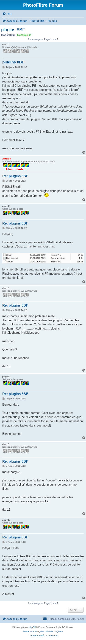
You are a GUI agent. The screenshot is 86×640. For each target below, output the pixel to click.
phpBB (32, 627)
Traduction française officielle (38, 631)
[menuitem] (6, 14)
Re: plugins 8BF (15, 176)
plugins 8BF (13, 29)
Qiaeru (60, 631)
